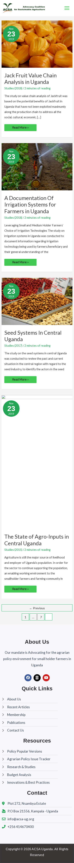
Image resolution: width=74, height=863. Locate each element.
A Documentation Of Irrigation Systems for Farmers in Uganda (30, 204)
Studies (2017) (13, 345)
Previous (37, 608)
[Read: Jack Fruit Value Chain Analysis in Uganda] (37, 43)
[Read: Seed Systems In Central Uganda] (37, 301)
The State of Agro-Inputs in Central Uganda (36, 539)
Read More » (20, 126)
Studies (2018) (13, 88)
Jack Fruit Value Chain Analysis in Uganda (30, 78)
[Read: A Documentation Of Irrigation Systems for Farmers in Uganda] (37, 166)
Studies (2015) (13, 549)
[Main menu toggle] (67, 8)
